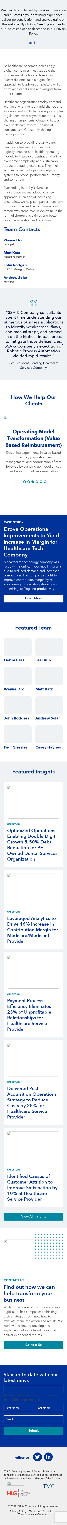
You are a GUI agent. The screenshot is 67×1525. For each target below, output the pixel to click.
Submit (33, 1430)
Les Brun (43, 660)
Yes (31, 43)
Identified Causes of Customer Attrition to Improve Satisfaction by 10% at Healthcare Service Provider (32, 1187)
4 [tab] (37, 481)
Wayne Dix (13, 240)
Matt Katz (12, 252)
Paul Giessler (15, 747)
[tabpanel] (33, 342)
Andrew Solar (15, 277)
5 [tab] (41, 481)
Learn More (33, 598)
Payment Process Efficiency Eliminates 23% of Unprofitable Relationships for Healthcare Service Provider (29, 1015)
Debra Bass (14, 660)
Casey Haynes (48, 747)
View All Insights (33, 1216)
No (36, 43)
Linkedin (48, 1456)
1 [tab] (24, 481)
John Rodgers (16, 265)
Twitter (37, 1456)
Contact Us (33, 1345)
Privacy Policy (18, 1511)
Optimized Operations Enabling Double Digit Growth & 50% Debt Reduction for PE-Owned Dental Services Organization (32, 844)
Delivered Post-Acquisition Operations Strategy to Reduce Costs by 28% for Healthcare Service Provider (32, 1102)
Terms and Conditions (42, 1511)
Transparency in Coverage (33, 1514)
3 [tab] (32, 481)
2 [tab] (28, 481)
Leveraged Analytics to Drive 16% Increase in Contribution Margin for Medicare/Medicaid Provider (32, 929)
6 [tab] (45, 481)
